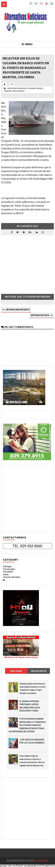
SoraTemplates (41, 861)
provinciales (18, 91)
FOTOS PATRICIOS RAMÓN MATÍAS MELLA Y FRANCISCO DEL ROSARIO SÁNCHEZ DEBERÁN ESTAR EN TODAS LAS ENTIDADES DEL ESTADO (27, 725)
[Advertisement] (27, 262)
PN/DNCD (8, 571)
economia (31, 88)
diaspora (22, 88)
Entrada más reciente (18, 309)
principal (8, 91)
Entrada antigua (40, 315)
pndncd (40, 88)
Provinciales (9, 569)
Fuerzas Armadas (11, 577)
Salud (5, 574)
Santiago (7, 566)
